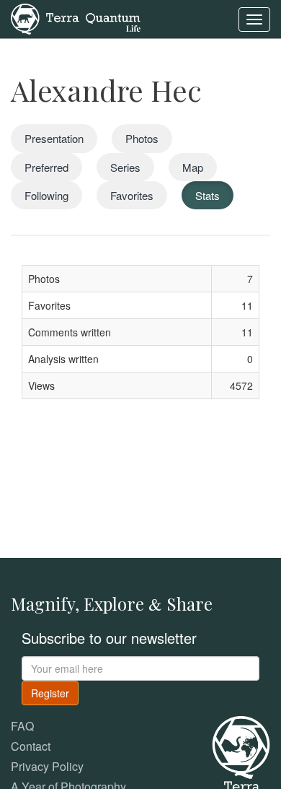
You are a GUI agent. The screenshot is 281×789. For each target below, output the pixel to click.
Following (46, 195)
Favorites (131, 195)
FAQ (22, 726)
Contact (30, 746)
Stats (207, 195)
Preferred (46, 167)
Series (125, 167)
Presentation (54, 138)
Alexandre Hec (106, 90)
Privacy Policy (47, 766)
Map (192, 167)
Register (50, 693)
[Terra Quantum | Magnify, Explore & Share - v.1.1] (75, 18)
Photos (142, 138)
